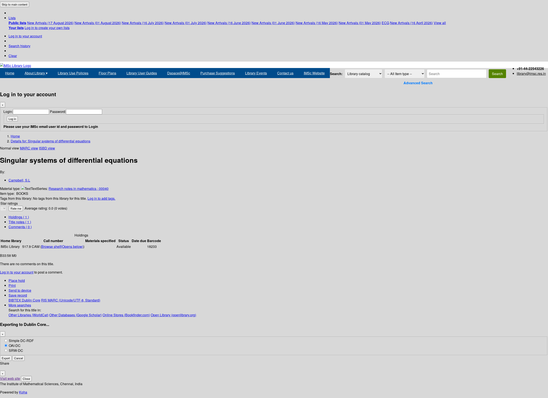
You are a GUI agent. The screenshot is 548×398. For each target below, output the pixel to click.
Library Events (256, 73)
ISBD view (47, 148)
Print (12, 285)
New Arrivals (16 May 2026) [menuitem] (317, 22)
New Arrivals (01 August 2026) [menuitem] (97, 22)
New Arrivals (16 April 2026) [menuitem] (411, 22)
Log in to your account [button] (16, 272)
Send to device (20, 290)
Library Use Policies (73, 73)
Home (9, 73)
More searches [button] (20, 305)
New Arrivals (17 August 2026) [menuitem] (50, 22)
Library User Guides (142, 73)
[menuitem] (17, 22)
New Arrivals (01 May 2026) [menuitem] (360, 22)
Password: (58, 111)
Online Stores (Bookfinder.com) (126, 314)
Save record (18, 295)
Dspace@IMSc (178, 73)
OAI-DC (15, 345)
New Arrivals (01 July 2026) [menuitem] (186, 22)
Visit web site (10, 378)
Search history (19, 45)
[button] (12, 17)
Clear (13, 55)
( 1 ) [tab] (19, 217)
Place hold (17, 280)
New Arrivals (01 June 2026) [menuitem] (273, 22)
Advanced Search (418, 82)
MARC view (29, 148)
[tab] (20, 221)
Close (26, 379)
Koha (23, 392)
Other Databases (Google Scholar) (75, 314)
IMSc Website (314, 73)
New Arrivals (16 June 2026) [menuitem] (229, 22)
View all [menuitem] (440, 22)
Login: (8, 111)
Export (6, 358)
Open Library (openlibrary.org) (173, 314)
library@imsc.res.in (531, 73)
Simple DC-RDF (21, 340)
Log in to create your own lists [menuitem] (47, 27)
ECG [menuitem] (385, 22)
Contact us (285, 73)
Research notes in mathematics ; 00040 (79, 188)
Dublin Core (31, 300)
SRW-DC (16, 350)
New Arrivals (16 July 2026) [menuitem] (143, 22)
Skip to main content (14, 4)
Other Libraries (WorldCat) (28, 314)
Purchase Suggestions (217, 73)
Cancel (18, 358)
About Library (36, 73)
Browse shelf (62, 246)
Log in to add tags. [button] (101, 198)
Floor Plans (107, 73)
